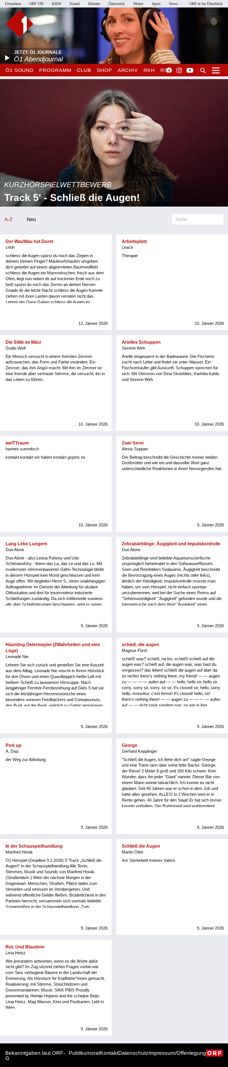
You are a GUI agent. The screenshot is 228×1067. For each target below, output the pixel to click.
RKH (149, 70)
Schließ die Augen (141, 846)
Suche (203, 70)
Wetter (138, 4)
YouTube (190, 71)
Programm (55, 70)
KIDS (56, 4)
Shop (104, 70)
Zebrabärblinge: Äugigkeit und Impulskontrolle (171, 543)
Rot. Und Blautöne (25, 947)
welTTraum (17, 443)
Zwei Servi (132, 443)
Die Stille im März (23, 342)
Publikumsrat (84, 1053)
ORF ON (36, 4)
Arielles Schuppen (141, 342)
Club (84, 70)
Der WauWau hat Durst (29, 241)
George (129, 745)
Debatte (94, 4)
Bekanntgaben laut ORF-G (35, 1055)
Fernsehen (13, 4)
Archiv (128, 70)
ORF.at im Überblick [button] (205, 4)
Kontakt (109, 1053)
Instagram (179, 70)
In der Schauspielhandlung (34, 846)
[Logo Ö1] (19, 24)
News (173, 4)
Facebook (169, 70)
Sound (75, 4)
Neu (31, 219)
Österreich (116, 4)
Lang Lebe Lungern (26, 543)
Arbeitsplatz (134, 241)
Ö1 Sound (20, 70)
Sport (156, 4)
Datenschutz (133, 1053)
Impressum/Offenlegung (177, 1053)
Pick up (13, 745)
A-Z (8, 219)
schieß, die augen (140, 644)
